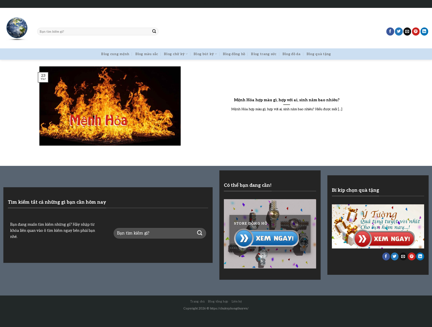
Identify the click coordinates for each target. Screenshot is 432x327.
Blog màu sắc (146, 54)
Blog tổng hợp (218, 301)
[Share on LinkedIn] (424, 31)
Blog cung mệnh (115, 54)
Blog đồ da (291, 54)
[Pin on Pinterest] (416, 31)
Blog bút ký (204, 54)
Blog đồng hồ (234, 54)
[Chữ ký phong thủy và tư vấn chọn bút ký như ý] (16, 28)
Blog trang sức (263, 54)
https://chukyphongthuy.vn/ (229, 308)
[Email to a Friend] (407, 31)
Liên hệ (237, 301)
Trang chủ (197, 301)
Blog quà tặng (318, 54)
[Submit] (154, 31)
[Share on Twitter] (399, 31)
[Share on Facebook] (390, 31)
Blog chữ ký (174, 54)
